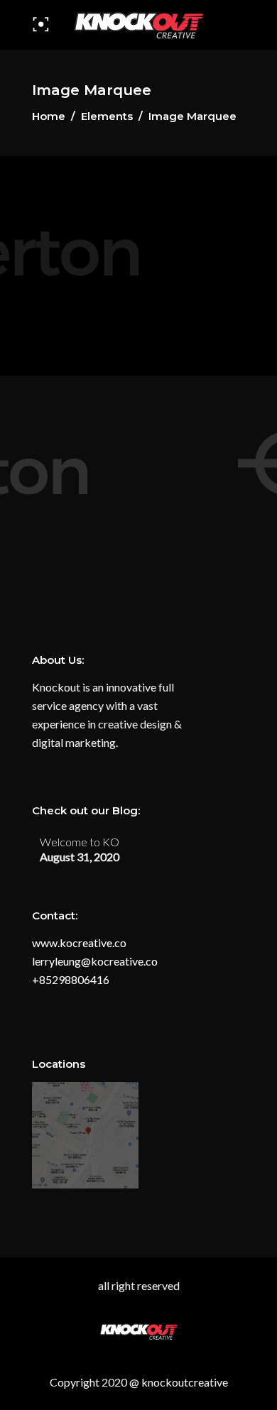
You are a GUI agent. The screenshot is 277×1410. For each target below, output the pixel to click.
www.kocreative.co (79, 942)
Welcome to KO (79, 841)
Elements (107, 116)
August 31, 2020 (79, 856)
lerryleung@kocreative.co (95, 961)
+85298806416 (70, 979)
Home (48, 116)
